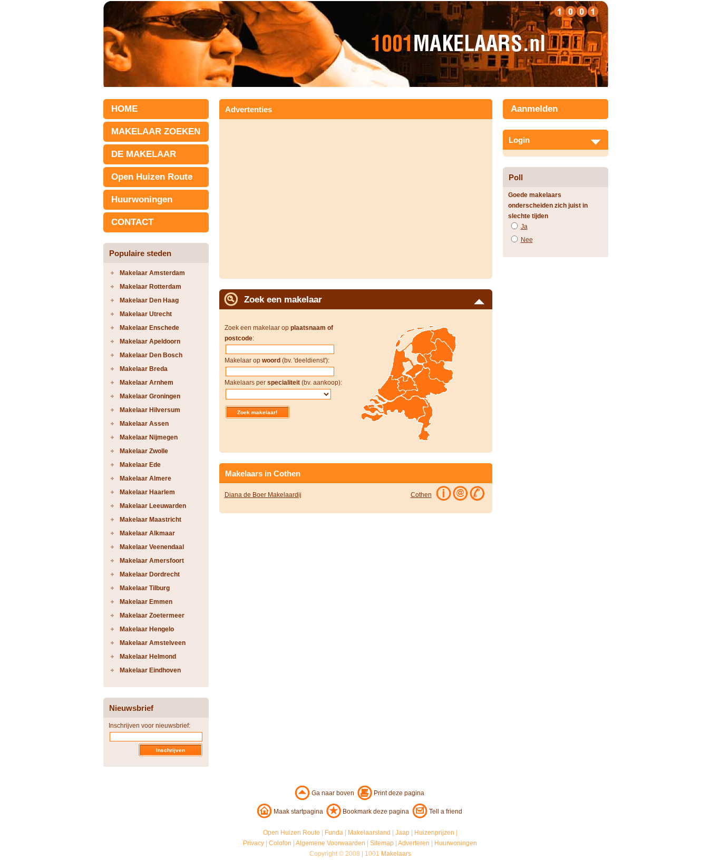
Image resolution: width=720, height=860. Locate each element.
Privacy (253, 843)
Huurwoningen (141, 199)
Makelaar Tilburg (145, 588)
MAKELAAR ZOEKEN (155, 131)
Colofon (280, 843)
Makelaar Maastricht (150, 519)
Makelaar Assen (144, 423)
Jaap (402, 832)
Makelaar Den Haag (149, 300)
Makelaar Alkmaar (147, 533)
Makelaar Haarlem (147, 492)
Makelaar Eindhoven (150, 670)
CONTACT (132, 222)
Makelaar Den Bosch (151, 355)
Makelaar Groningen (150, 396)
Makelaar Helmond (148, 656)
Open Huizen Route (151, 177)
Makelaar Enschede (149, 327)
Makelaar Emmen (146, 601)
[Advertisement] (313, 195)
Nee (527, 239)
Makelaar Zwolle (144, 451)
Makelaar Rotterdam (150, 286)
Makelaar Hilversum (150, 410)
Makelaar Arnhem (146, 382)
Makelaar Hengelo (147, 629)
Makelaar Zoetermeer (152, 615)
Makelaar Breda (144, 369)
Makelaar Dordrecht (150, 574)
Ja (524, 226)
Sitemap (382, 843)
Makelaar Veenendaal (152, 547)
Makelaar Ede (140, 464)
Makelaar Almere (145, 478)
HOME (124, 109)
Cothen (421, 495)
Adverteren (414, 843)
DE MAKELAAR (143, 154)
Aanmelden (534, 109)
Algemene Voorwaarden (330, 843)
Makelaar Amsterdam (152, 273)
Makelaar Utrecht (146, 314)
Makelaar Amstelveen (153, 643)
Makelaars (396, 853)
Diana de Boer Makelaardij (263, 495)
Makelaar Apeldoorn (150, 341)
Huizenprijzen (434, 832)
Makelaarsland (369, 832)
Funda (334, 832)
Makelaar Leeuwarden (153, 506)
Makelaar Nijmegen (149, 437)
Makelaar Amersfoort (152, 560)
